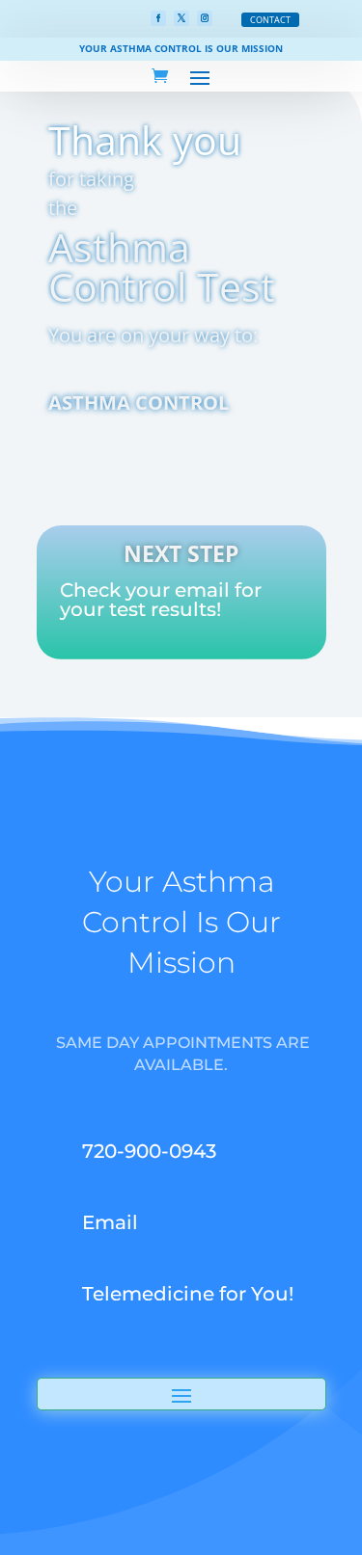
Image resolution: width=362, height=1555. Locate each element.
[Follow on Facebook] (158, 18)
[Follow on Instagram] (204, 18)
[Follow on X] (181, 18)
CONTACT (270, 19)
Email (110, 1222)
